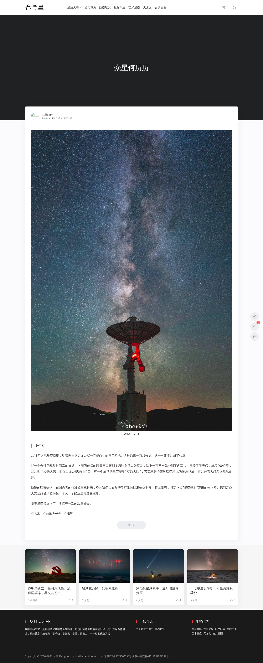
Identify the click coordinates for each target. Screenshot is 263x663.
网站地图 (159, 628)
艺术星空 (134, 7)
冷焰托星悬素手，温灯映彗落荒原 (157, 590)
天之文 (147, 7)
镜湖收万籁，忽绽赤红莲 (100, 588)
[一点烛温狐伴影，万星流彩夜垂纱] (212, 566)
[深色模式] (224, 7)
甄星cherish (53, 513)
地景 (37, 513)
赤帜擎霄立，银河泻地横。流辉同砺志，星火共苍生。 (49, 590)
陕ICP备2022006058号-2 (120, 656)
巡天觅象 (90, 7)
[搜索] (234, 7)
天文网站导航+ (144, 628)
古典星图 (160, 7)
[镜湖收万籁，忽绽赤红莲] (104, 566)
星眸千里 (119, 7)
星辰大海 (73, 7)
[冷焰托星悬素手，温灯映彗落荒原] (158, 566)
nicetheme (80, 656)
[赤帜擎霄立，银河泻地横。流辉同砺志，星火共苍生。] (50, 566)
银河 (70, 513)
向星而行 (47, 114)
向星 (55, 656)
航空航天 (105, 7)
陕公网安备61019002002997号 (152, 656)
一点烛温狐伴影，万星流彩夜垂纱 (211, 590)
